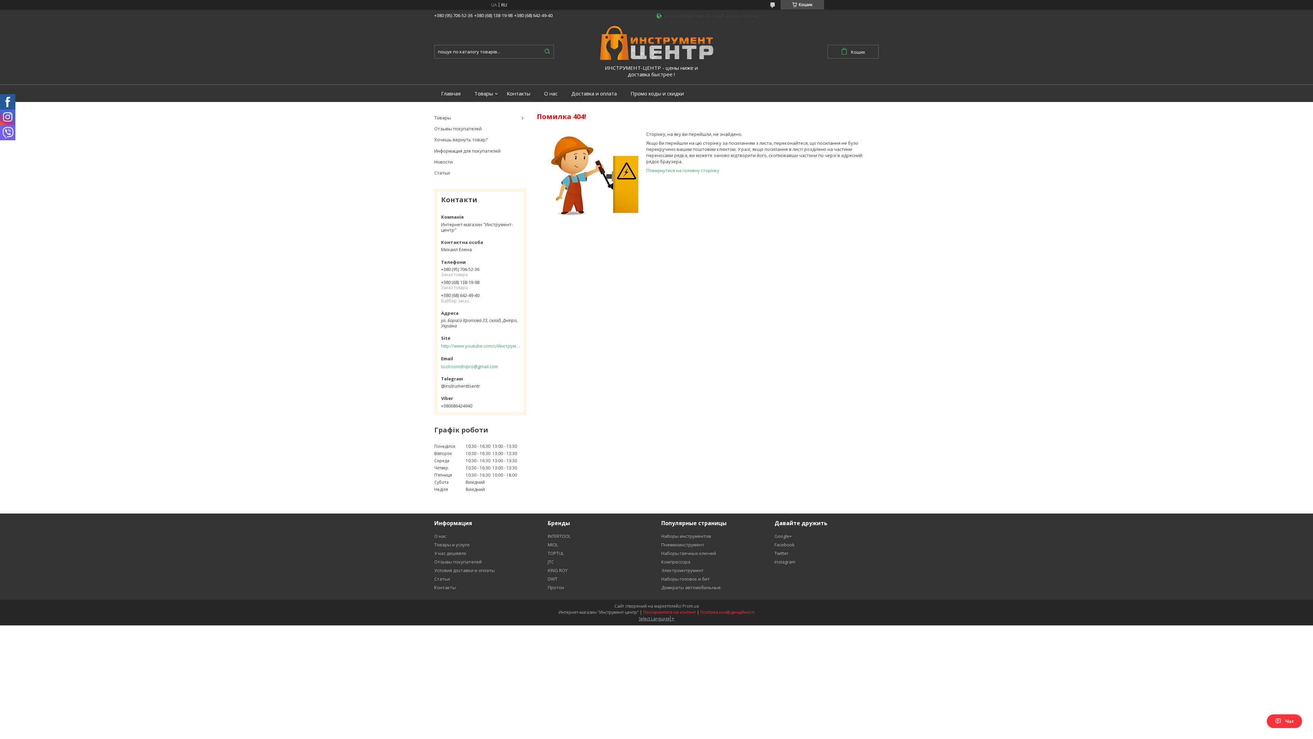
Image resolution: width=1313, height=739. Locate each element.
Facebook (784, 545)
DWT (552, 579)
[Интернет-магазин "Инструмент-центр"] (656, 42)
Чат (1289, 721)
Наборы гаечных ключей (688, 553)
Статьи (442, 173)
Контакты (518, 93)
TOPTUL (556, 553)
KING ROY (558, 570)
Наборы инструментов (686, 536)
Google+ (783, 536)
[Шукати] (547, 52)
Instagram (784, 562)
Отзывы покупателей (458, 129)
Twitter (781, 553)
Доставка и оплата (594, 93)
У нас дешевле (450, 553)
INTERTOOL (559, 536)
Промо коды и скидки (657, 93)
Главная (451, 93)
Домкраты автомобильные (691, 587)
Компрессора (675, 562)
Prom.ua (690, 606)
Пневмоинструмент (682, 545)
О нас (551, 93)
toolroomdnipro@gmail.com (469, 366)
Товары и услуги (451, 545)
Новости (443, 162)
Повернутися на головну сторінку (682, 170)
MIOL (553, 545)
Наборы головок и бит (685, 579)
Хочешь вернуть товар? (461, 140)
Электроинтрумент (682, 570)
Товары (483, 93)
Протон (556, 587)
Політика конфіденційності (727, 612)
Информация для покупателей (467, 151)
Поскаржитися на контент (669, 612)
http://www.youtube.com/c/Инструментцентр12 (480, 346)
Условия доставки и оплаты (464, 570)
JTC (551, 562)
